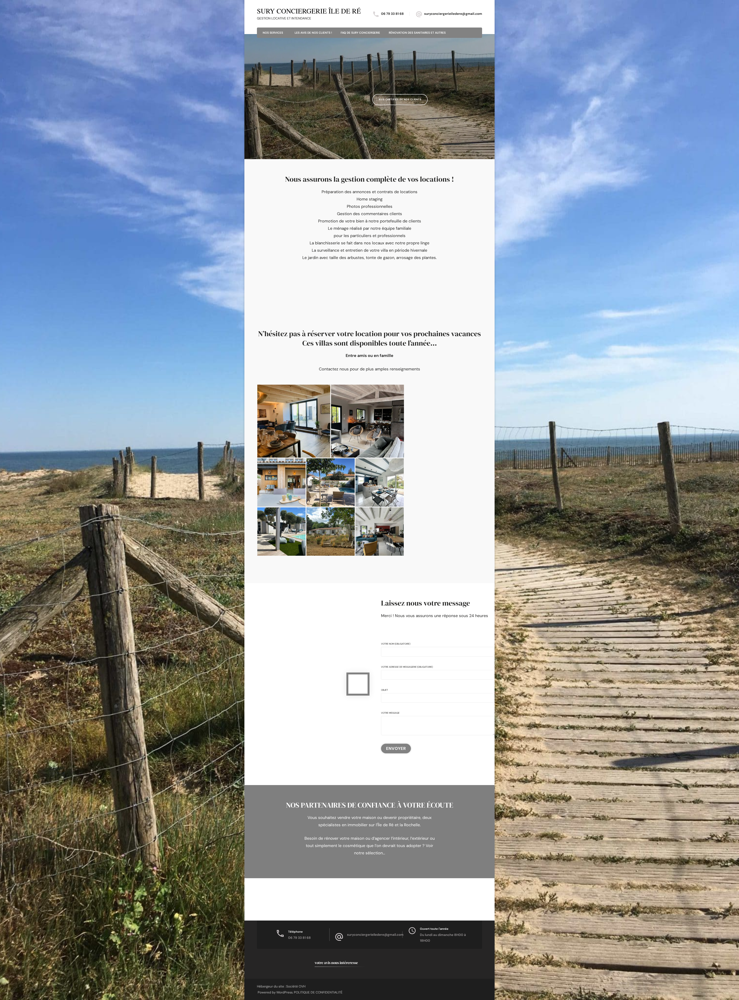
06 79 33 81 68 (392, 14)
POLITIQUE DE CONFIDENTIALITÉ (318, 992)
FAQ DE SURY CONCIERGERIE (360, 33)
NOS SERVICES (273, 33)
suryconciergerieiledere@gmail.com (453, 14)
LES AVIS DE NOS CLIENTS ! (313, 33)
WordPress (284, 992)
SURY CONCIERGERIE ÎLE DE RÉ (309, 10)
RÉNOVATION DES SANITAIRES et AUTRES (417, 33)
